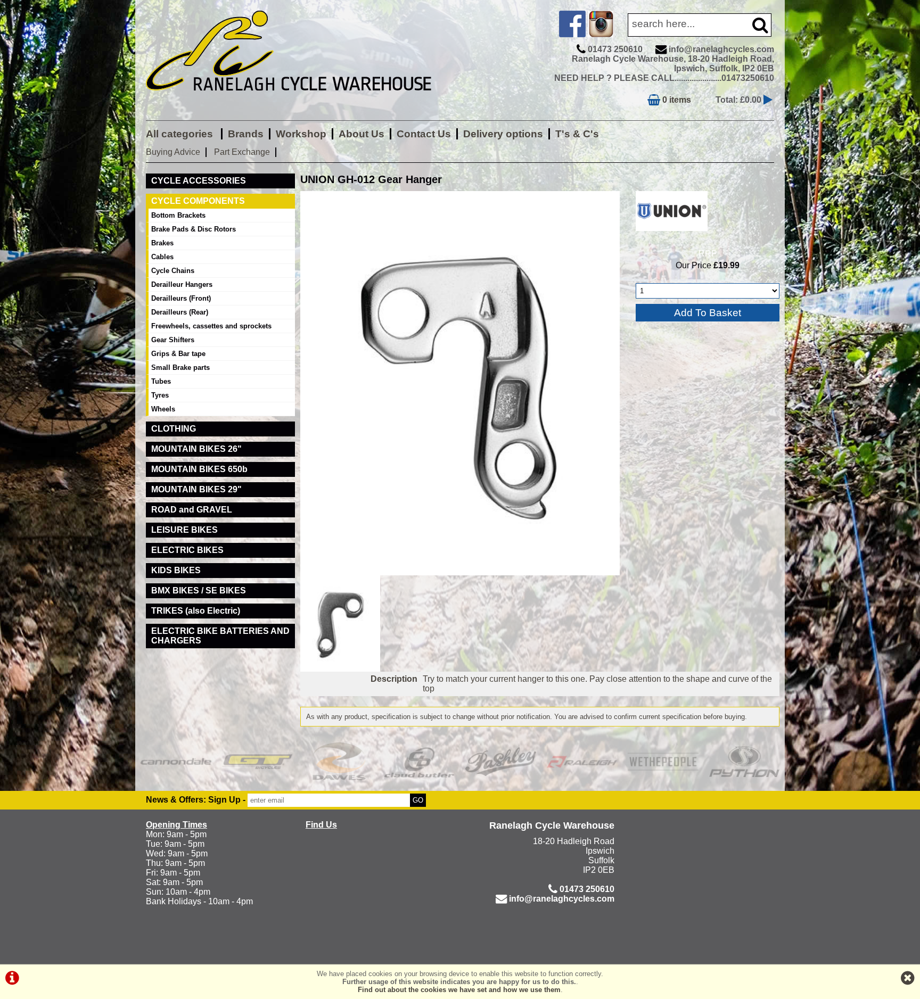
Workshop (301, 133)
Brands (246, 133)
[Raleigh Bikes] (582, 761)
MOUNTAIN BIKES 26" (196, 448)
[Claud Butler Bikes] (419, 761)
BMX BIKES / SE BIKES (198, 590)
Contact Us (424, 133)
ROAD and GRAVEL (191, 509)
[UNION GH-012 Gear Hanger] (460, 383)
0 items (675, 99)
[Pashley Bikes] (500, 761)
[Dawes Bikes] (338, 761)
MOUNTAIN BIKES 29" (196, 489)
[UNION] (672, 233)
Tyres (160, 395)
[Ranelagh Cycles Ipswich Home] (300, 98)
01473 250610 (615, 49)
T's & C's (577, 133)
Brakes (162, 243)
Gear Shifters (172, 340)
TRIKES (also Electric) (195, 610)
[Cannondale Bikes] (176, 761)
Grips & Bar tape (178, 354)
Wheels (163, 409)
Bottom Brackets (178, 215)
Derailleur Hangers (181, 284)
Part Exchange (242, 151)
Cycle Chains (172, 271)
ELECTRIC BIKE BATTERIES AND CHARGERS (220, 635)
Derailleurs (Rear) (179, 312)
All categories (181, 133)
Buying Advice (173, 151)
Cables (162, 257)
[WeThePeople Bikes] (663, 761)
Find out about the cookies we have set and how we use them (459, 990)
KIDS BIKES (176, 570)
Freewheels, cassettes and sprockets (211, 326)
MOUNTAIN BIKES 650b (199, 469)
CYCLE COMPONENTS (198, 200)
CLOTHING (173, 428)
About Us (361, 133)
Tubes (161, 381)
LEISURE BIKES (184, 529)
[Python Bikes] (744, 761)
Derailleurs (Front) (181, 298)
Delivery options (503, 133)
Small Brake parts (180, 367)
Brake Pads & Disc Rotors (193, 229)
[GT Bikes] (257, 761)
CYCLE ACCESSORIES (198, 180)
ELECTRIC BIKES (187, 550)
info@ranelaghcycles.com (721, 49)
